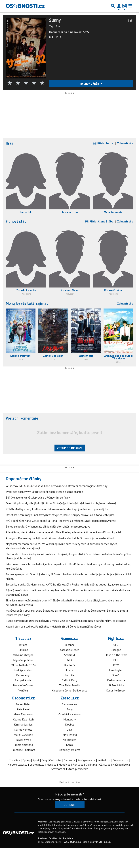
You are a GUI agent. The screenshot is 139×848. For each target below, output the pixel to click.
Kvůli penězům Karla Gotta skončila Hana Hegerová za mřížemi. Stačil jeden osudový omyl (61, 520)
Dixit (69, 729)
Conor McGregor (116, 690)
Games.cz (69, 638)
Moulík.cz (64, 764)
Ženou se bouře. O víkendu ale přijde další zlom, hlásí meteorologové (48, 526)
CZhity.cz (104, 764)
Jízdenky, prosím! (69, 750)
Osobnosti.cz (23, 698)
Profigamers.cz (86, 760)
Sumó (115, 675)
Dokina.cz (91, 764)
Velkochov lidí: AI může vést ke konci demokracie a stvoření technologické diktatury (56, 486)
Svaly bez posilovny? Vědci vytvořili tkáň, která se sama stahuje (44, 491)
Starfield (69, 655)
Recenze (69, 645)
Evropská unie (23, 680)
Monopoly (69, 719)
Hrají (9, 143)
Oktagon (116, 650)
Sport (36, 760)
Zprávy (26, 760)
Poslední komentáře (22, 418)
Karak (69, 745)
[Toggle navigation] (130, 5)
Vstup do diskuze (69, 448)
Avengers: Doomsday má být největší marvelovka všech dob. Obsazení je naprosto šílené (60, 538)
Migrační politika (23, 660)
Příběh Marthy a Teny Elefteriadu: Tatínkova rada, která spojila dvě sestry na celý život (58, 509)
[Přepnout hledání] (113, 5)
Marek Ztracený (23, 734)
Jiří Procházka (116, 685)
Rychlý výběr (90, 84)
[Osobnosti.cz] (25, 5)
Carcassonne (69, 704)
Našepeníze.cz (121, 764)
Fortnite (69, 675)
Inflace (23, 645)
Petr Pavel (23, 709)
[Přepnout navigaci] (119, 5)
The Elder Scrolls (69, 685)
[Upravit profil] (130, 21)
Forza (69, 670)
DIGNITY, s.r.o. (103, 841)
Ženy (44, 760)
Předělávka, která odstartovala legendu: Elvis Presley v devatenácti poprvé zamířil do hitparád (63, 532)
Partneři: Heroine (69, 782)
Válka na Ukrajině (23, 655)
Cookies (53, 838)
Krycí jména (69, 734)
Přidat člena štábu (101, 221)
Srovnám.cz (58, 769)
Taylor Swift (23, 739)
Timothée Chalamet (23, 750)
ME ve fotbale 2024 (23, 665)
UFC (115, 645)
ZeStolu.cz (104, 760)
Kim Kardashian (23, 724)
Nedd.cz (51, 764)
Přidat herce (105, 143)
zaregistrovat (62, 799)
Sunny (55, 20)
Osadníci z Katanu (69, 714)
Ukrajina (23, 650)
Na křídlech (69, 739)
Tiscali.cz (23, 638)
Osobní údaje (66, 838)
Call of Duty (69, 680)
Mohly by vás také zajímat (27, 303)
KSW (116, 665)
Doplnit (70, 805)
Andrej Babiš (23, 704)
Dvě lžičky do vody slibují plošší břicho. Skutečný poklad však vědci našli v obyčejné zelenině (61, 503)
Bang (69, 709)
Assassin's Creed (69, 650)
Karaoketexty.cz (17, 764)
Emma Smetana (23, 745)
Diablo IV (69, 665)
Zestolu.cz (69, 698)
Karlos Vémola (116, 680)
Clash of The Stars (115, 655)
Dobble (69, 724)
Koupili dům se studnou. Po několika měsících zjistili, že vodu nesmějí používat (53, 626)
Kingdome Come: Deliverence (69, 690)
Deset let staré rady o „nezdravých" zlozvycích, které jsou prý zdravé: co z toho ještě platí (60, 515)
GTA (69, 660)
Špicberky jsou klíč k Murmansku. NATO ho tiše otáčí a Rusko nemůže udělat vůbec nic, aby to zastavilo (68, 584)
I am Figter (116, 670)
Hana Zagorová (23, 714)
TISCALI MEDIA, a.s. (71, 841)
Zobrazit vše (125, 143)
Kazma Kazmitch (23, 719)
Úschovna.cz (37, 764)
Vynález (23, 690)
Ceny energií (23, 675)
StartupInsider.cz (78, 769)
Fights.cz (116, 638)
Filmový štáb (16, 221)
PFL (115, 660)
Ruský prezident (23, 670)
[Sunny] (26, 47)
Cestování (55, 760)
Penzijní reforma (23, 685)
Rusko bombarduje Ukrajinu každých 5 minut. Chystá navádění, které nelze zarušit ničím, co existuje (66, 620)
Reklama (42, 838)
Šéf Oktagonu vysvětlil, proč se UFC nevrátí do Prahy (38, 497)
